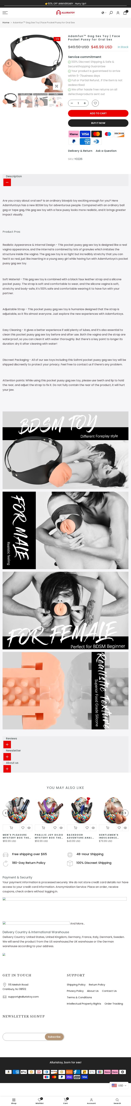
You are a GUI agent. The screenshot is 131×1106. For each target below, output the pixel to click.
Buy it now (98, 123)
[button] (104, 12)
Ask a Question (106, 151)
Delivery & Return (80, 151)
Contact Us (109, 991)
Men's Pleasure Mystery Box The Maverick (16, 836)
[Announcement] (65, 4)
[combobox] (119, 1085)
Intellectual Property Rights (84, 1003)
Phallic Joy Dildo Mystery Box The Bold (49, 836)
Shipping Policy (76, 984)
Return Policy (97, 984)
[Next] (57, 63)
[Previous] (8, 63)
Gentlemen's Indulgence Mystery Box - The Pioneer (113, 836)
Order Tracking (114, 1003)
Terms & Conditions (79, 997)
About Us (93, 991)
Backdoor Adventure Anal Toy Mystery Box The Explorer (80, 836)
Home (6, 22)
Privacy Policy (75, 991)
